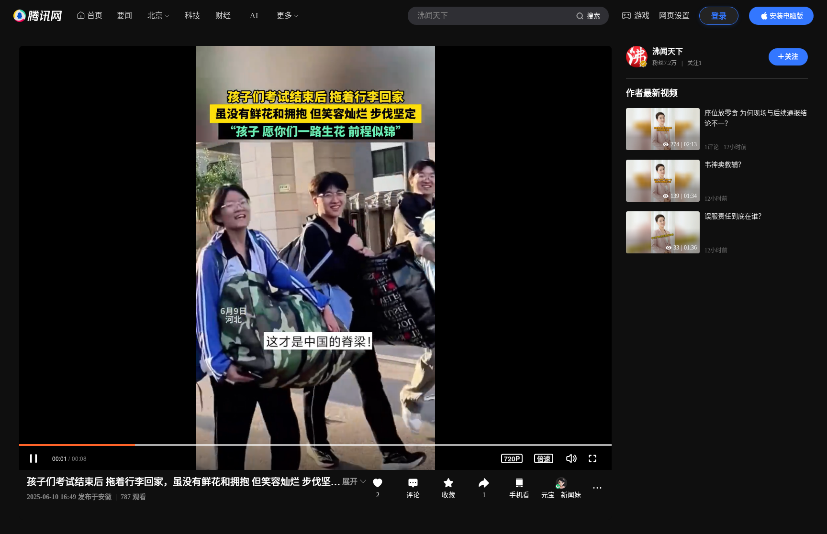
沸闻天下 (667, 51)
